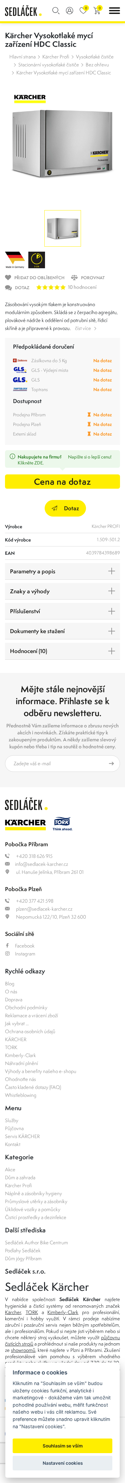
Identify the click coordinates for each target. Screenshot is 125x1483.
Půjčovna (14, 1128)
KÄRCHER (15, 1039)
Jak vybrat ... (17, 1023)
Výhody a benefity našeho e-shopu (40, 1071)
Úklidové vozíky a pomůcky (32, 1209)
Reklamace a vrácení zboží (31, 1015)
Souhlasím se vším (63, 1445)
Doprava (13, 999)
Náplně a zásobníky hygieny (33, 1193)
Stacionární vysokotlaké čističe (48, 64)
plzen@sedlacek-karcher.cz (43, 909)
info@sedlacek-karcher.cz (41, 864)
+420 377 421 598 (34, 901)
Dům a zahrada (20, 1177)
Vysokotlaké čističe (95, 56)
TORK (11, 1047)
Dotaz (71, 508)
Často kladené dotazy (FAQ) (33, 1087)
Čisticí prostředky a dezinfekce (35, 1217)
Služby (11, 1120)
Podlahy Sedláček (23, 1250)
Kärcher (13, 1312)
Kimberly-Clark (20, 1055)
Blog (9, 983)
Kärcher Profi (55, 56)
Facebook (25, 946)
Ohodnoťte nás (20, 1079)
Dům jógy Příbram (23, 1258)
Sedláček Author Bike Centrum (36, 1242)
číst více (83, 328)
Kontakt (12, 1144)
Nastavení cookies (63, 1463)
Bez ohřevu (97, 64)
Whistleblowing (20, 1095)
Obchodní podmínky (26, 1007)
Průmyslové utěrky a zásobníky (36, 1201)
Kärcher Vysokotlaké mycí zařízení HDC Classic (63, 72)
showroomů (23, 1350)
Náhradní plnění (21, 1063)
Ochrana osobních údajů (30, 1031)
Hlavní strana (22, 56)
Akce (10, 1169)
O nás (11, 991)
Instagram (25, 953)
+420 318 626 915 (34, 856)
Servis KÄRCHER (22, 1136)
